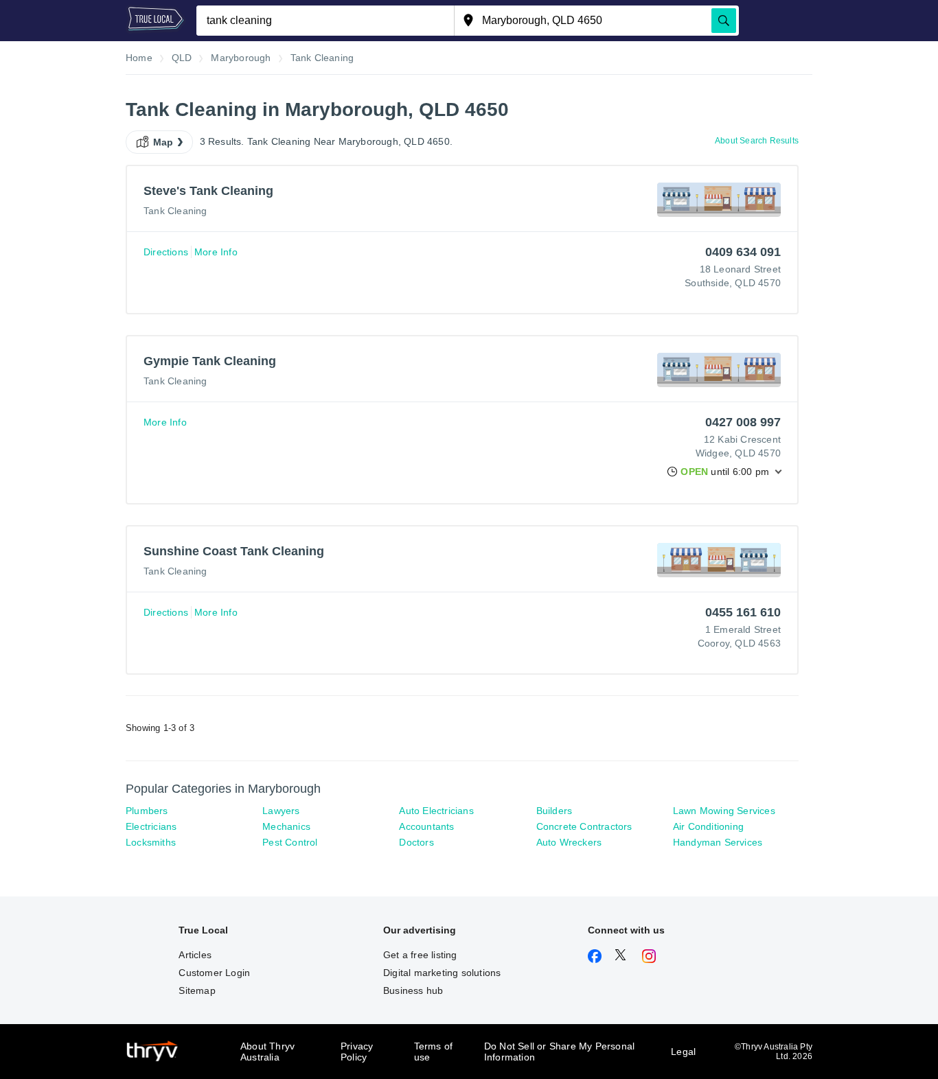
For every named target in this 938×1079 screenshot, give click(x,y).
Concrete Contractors (584, 826)
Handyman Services (717, 842)
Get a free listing (420, 954)
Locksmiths (151, 842)
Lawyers (280, 810)
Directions (166, 251)
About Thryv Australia (267, 1052)
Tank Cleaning (175, 210)
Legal (683, 1051)
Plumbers (147, 810)
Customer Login (214, 972)
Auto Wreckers (569, 842)
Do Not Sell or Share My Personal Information (559, 1052)
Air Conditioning (708, 826)
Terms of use (433, 1052)
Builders (554, 810)
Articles (195, 954)
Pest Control (289, 842)
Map (163, 142)
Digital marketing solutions (442, 972)
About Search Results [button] (757, 141)
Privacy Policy (357, 1052)
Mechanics (286, 826)
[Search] (723, 20)
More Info (216, 251)
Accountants (426, 826)
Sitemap (197, 990)
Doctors (416, 842)
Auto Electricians (436, 810)
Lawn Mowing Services (724, 810)
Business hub (413, 990)
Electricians (151, 826)
